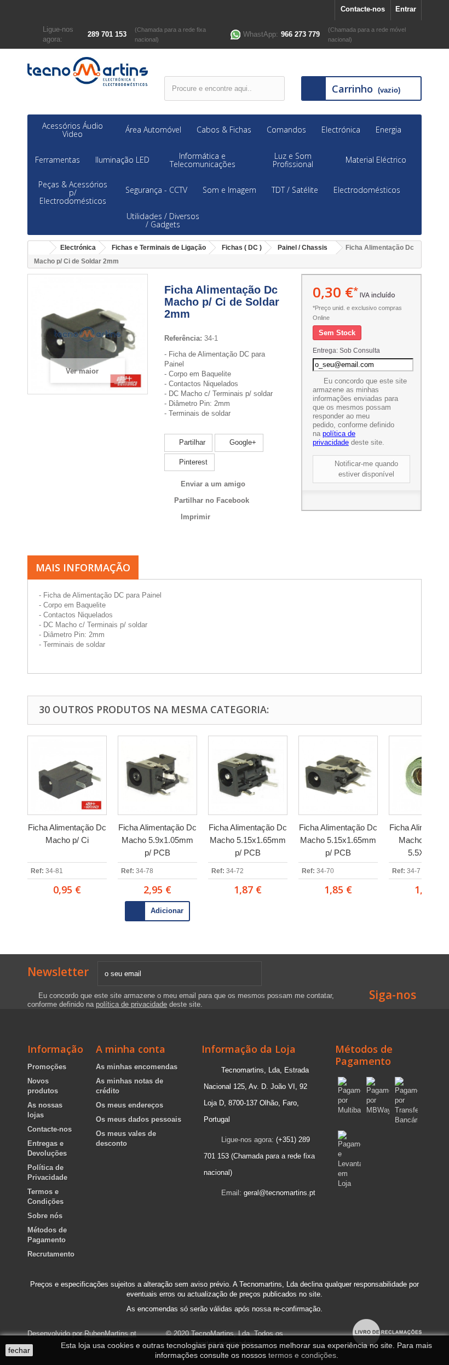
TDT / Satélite (295, 190)
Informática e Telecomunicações (202, 160)
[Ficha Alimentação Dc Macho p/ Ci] (67, 775)
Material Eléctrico (376, 159)
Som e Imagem (229, 190)
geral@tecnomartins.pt (279, 1193)
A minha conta (130, 1049)
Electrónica (340, 129)
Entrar (405, 9)
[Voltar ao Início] (38, 248)
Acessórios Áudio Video (72, 130)
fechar (19, 1350)
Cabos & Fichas (224, 129)
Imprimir (195, 517)
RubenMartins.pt (110, 1333)
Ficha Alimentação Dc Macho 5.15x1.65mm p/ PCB (248, 840)
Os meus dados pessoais (138, 1119)
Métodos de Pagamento (364, 1055)
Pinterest (192, 462)
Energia (388, 129)
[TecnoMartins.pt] (87, 71)
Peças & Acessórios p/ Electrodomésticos (72, 192)
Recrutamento (50, 1254)
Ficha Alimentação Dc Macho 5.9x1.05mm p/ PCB (157, 840)
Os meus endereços (129, 1105)
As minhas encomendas (136, 1067)
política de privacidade (334, 437)
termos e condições (302, 1355)
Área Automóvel (153, 129)
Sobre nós (44, 1216)
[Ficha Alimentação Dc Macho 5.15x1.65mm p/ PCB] (247, 775)
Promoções (46, 1067)
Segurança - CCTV (156, 190)
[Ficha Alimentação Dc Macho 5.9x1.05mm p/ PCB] (157, 775)
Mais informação (83, 567)
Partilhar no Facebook (211, 500)
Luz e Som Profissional (293, 160)
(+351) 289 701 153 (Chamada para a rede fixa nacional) (259, 1156)
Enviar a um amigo (213, 484)
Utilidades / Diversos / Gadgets (162, 220)
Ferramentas (57, 159)
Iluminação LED (122, 159)
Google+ (241, 442)
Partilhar (191, 442)
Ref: (37, 871)
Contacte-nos (363, 9)
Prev (12, 824)
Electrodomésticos (366, 190)
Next (436, 824)
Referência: (183, 338)
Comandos (286, 129)
